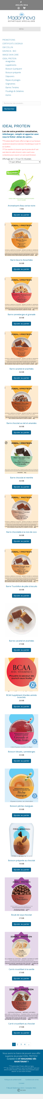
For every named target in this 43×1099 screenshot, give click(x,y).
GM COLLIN (7, 47)
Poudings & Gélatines (14, 91)
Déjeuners (9, 76)
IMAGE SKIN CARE (10, 54)
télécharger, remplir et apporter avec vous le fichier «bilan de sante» (20, 135)
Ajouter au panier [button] (21, 214)
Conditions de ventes (32, 1080)
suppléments (10, 65)
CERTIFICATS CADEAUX (12, 43)
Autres (8, 95)
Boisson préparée (13, 72)
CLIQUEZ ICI (12, 1058)
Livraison (21, 1083)
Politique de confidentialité (12, 1080)
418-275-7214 (21, 5)
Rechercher (9, 109)
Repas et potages (12, 80)
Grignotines (10, 83)
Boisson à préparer (13, 68)
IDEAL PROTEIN (9, 58)
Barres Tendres (12, 87)
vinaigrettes (10, 61)
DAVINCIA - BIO (9, 51)
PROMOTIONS (8, 40)
